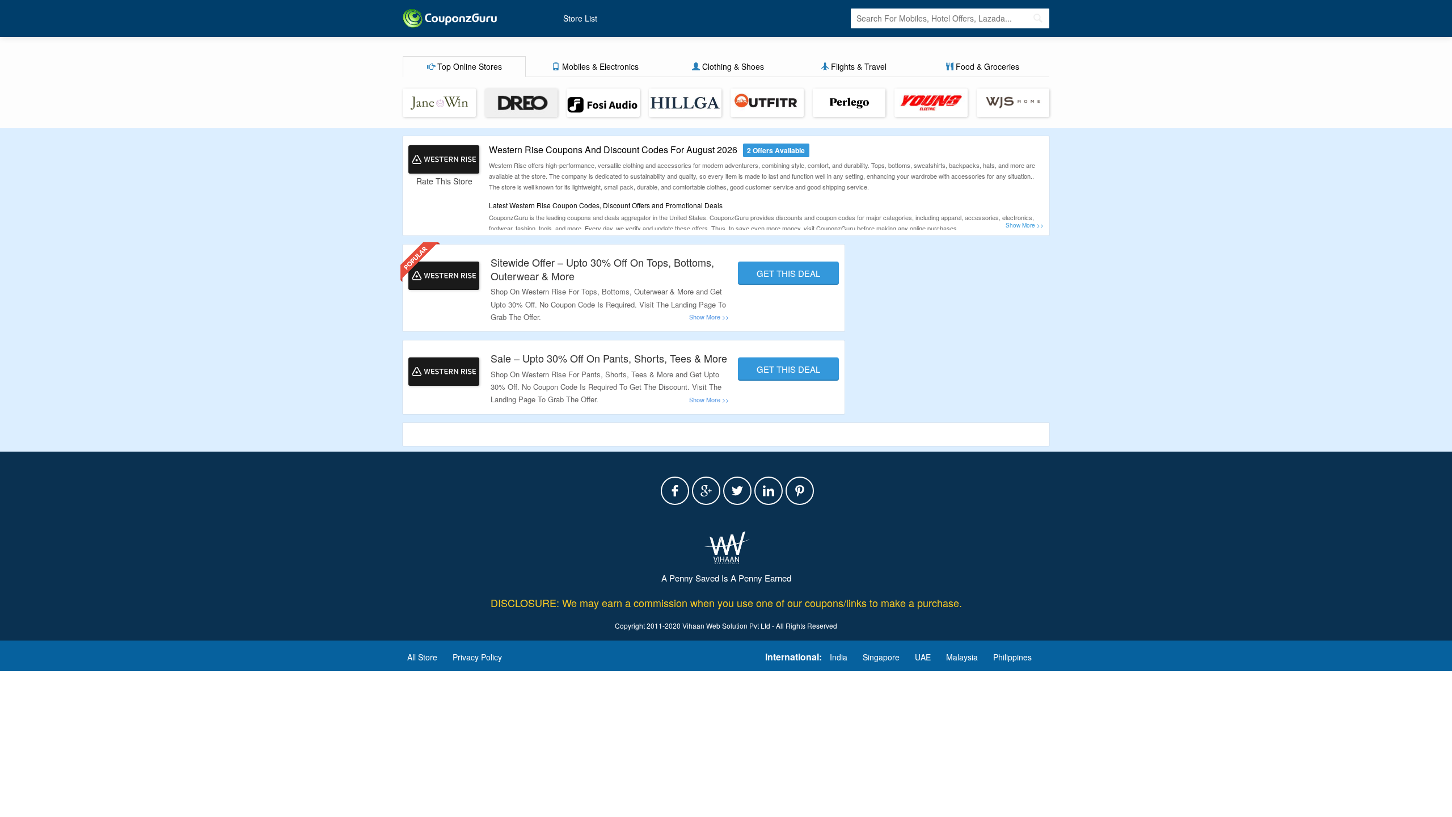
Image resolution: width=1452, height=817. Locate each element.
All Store (422, 657)
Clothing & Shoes (732, 66)
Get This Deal (788, 273)
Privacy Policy (477, 657)
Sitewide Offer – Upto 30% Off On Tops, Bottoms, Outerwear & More (602, 269)
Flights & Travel (858, 66)
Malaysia (962, 657)
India (838, 657)
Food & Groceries (986, 66)
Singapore (881, 657)
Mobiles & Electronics (599, 66)
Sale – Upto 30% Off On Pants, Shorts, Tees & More (609, 358)
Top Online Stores (468, 66)
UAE (923, 657)
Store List (580, 18)
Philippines (1012, 657)
